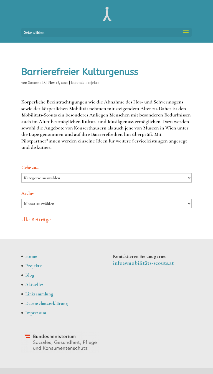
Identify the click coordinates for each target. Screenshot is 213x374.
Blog (29, 275)
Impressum (35, 313)
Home (31, 256)
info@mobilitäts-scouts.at (143, 262)
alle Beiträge (36, 219)
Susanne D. (37, 82)
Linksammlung (39, 294)
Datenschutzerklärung (46, 303)
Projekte (33, 266)
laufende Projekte (85, 82)
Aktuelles (34, 284)
